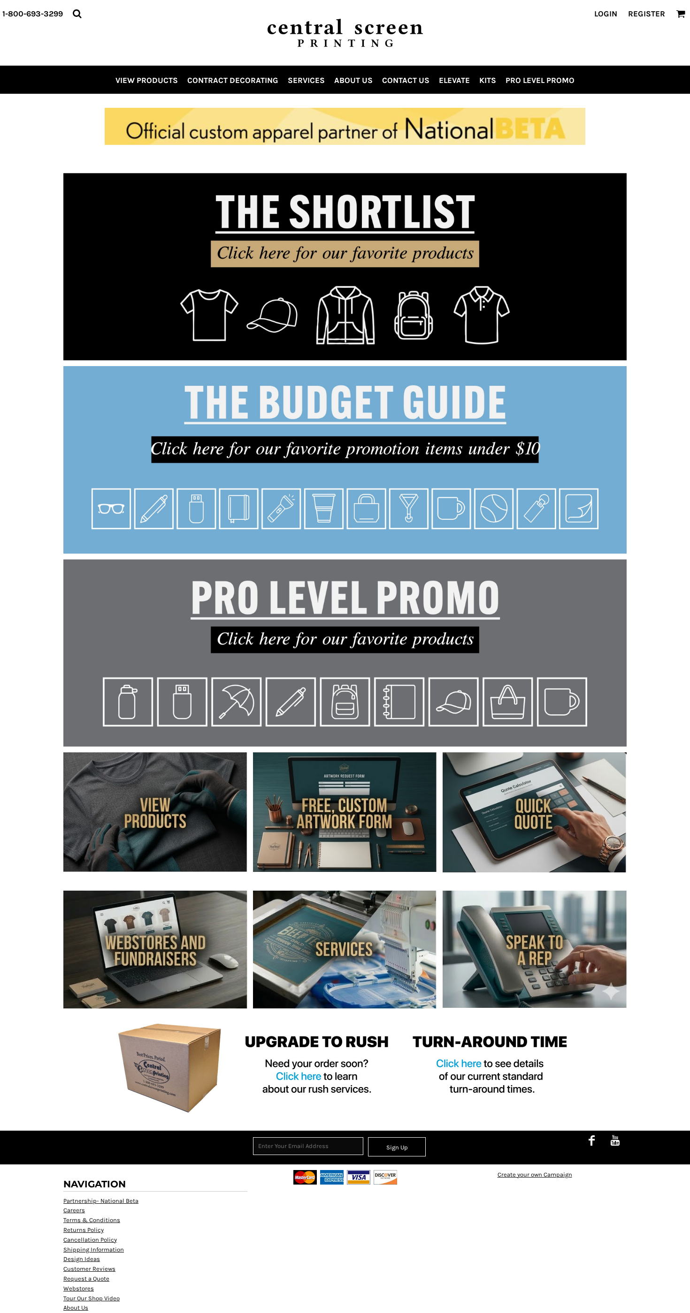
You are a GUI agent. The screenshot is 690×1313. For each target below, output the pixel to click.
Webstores (78, 1288)
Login (605, 13)
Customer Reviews (89, 1268)
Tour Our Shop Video (91, 1298)
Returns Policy (83, 1229)
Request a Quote (86, 1278)
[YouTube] (615, 1140)
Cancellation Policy (90, 1239)
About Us (75, 1307)
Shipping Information (93, 1249)
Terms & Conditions (91, 1219)
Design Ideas (81, 1258)
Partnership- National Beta (100, 1200)
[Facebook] (591, 1140)
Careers (74, 1210)
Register (646, 13)
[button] (77, 13)
